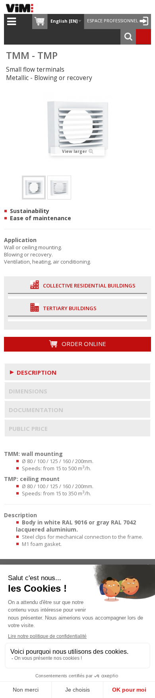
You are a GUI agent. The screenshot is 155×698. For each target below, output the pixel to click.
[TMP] (59, 187)
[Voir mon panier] (39, 21)
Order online (83, 344)
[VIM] (21, 8)
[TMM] (33, 187)
